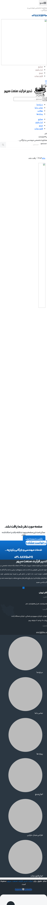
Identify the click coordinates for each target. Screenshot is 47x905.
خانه (43, 158)
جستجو (44, 143)
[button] (43, 3)
